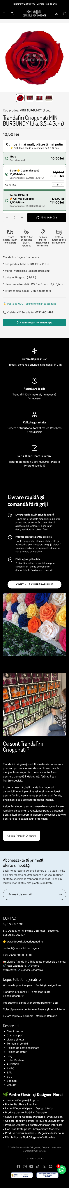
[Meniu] (4, 13)
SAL (9, 1072)
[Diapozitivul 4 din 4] (49, 98)
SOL (9, 1076)
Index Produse (15, 1060)
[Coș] (65, 13)
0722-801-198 (44, 312)
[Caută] (12, 13)
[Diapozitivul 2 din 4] (30, 98)
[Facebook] (18, 1166)
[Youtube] (31, 1166)
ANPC (10, 1068)
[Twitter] (44, 1166)
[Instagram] (25, 1166)
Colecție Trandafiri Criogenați (21, 835)
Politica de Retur (16, 1051)
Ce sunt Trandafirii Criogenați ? (23, 746)
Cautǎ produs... (16, 1031)
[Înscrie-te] (60, 894)
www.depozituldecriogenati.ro (25, 941)
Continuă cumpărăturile (34, 584)
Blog (9, 1056)
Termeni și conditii (17, 1043)
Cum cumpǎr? (15, 1035)
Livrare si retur (15, 1039)
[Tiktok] (38, 1166)
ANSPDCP (13, 1064)
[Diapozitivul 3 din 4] (39, 98)
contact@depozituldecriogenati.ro (23, 948)
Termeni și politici (34, 1158)
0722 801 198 (28, 3)
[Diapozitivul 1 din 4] (20, 98)
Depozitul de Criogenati (28, 1147)
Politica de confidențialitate (23, 1047)
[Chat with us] (62, 1170)
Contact (11, 1084)
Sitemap (12, 1080)
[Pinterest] (50, 1166)
